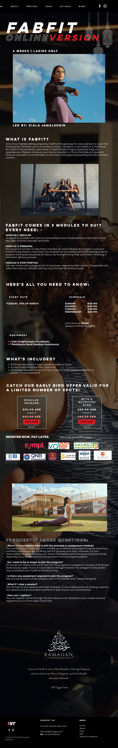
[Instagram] (105, 6)
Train (82, 731)
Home (82, 725)
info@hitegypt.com (54, 732)
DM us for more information (75, 437)
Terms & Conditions (88, 736)
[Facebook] (100, 6)
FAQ (81, 734)
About (82, 728)
